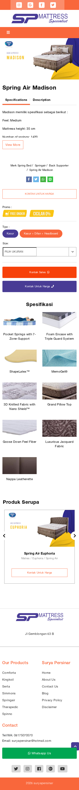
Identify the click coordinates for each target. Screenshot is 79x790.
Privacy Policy (52, 700)
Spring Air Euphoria (39, 553)
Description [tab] (41, 99)
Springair (40, 165)
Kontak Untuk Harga (39, 193)
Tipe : (6, 227)
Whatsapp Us (41, 753)
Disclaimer (49, 707)
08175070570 (23, 735)
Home (46, 672)
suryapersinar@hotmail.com (31, 740)
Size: (6, 243)
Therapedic (10, 707)
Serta (6, 686)
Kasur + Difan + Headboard (41, 233)
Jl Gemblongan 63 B (39, 633)
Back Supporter (58, 165)
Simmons (9, 693)
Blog (45, 693)
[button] (12, 144)
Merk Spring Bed (21, 165)
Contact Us (50, 686)
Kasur (10, 233)
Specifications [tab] (16, 99)
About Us (49, 679)
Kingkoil (8, 679)
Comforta (9, 672)
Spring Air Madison (41, 169)
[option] (39, 58)
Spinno (7, 714)
